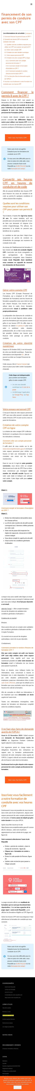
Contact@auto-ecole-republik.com (13, 995)
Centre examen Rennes (9, 1019)
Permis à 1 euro (7, 1011)
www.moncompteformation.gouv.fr (14, 449)
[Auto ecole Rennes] (3, 4)
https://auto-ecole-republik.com (12, 997)
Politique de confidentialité (9, 1071)
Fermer (17, 1087)
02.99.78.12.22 (21, 166)
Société (4, 1063)
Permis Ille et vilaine (8, 1023)
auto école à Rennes (8, 683)
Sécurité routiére (7, 1008)
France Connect (21, 364)
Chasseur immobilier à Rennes (10, 1048)
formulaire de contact (18, 168)
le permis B (20, 326)
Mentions (5, 1061)
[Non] (33, 1083)
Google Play (19, 395)
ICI (23, 354)
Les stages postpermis (8, 1026)
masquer (28, 33)
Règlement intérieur (8, 1068)
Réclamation (6, 1073)
